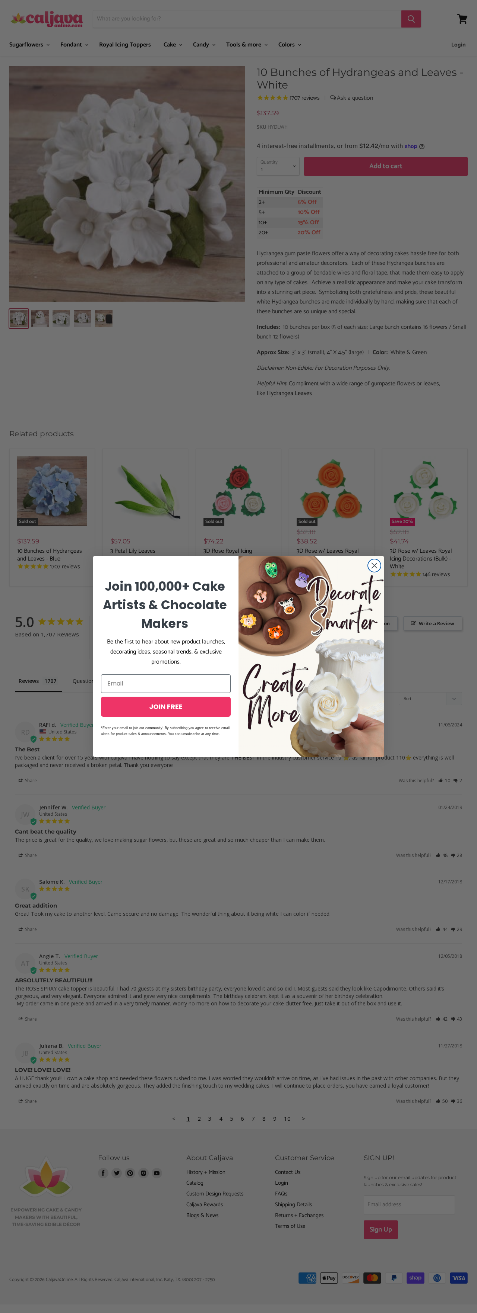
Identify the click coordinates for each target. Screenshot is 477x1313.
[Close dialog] (374, 565)
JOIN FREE (166, 706)
